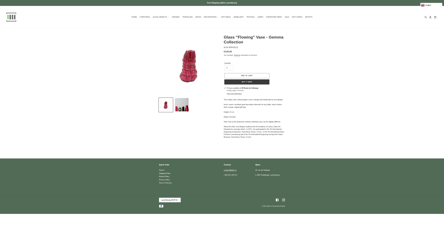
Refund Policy (164, 176)
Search (161, 170)
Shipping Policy (165, 173)
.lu (269, 206)
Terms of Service (165, 183)
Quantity (227, 63)
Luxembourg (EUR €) (169, 200)
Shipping (237, 55)
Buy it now (247, 82)
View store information (234, 94)
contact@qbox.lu (230, 170)
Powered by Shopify (278, 206)
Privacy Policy (164, 180)
